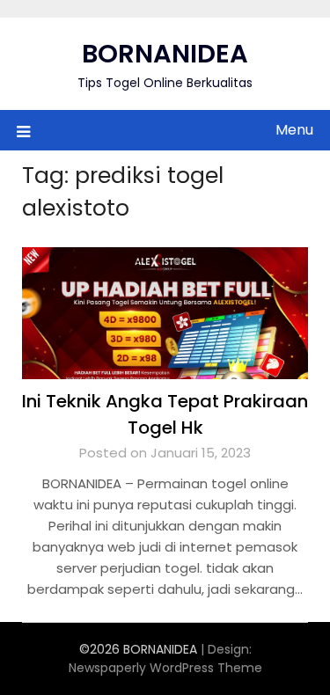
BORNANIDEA (165, 53)
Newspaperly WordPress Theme (165, 668)
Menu (294, 130)
